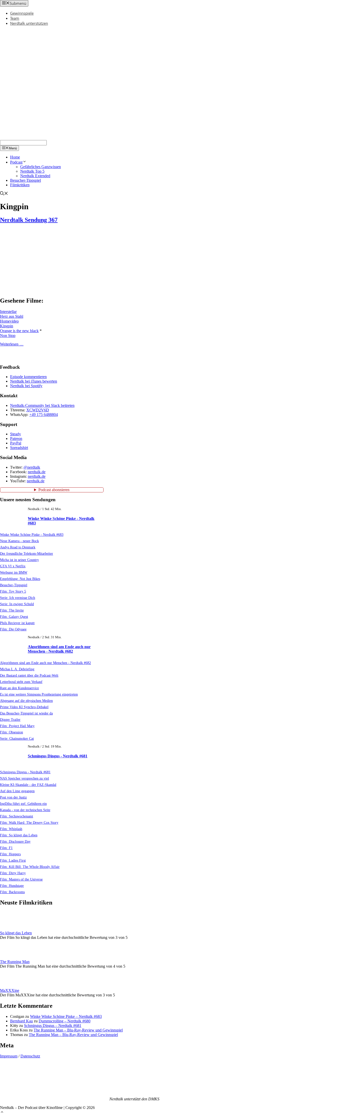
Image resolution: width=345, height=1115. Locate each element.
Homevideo (9, 321)
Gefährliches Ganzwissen (40, 167)
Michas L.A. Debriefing (17, 669)
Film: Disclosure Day (15, 841)
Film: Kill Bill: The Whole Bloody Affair (30, 867)
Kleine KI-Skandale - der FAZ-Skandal (28, 785)
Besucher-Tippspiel (25, 180)
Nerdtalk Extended (35, 176)
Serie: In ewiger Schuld (17, 604)
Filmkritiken (20, 185)
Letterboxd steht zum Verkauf (21, 682)
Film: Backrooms (12, 892)
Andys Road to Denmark (17, 547)
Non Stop (7, 335)
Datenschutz (30, 1056)
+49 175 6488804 (43, 414)
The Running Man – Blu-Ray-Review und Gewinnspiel (78, 1030)
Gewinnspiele (22, 13)
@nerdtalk (31, 467)
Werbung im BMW (13, 572)
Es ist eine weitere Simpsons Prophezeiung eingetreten (39, 694)
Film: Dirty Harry (13, 873)
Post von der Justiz (13, 797)
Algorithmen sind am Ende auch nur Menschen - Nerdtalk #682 (59, 649)
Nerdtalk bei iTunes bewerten (33, 381)
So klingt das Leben (16, 933)
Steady (15, 434)
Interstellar (8, 311)
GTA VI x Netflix (13, 566)
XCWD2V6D (37, 410)
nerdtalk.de (36, 472)
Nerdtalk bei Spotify (26, 386)
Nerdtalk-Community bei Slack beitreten (42, 405)
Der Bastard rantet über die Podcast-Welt (29, 675)
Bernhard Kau (21, 1021)
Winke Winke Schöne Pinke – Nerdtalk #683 (66, 1016)
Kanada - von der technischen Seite (25, 810)
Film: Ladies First (13, 860)
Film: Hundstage (12, 886)
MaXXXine (9, 990)
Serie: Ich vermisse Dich (17, 598)
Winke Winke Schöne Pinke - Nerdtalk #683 (31, 535)
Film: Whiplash (11, 829)
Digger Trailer (10, 720)
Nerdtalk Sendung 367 (29, 220)
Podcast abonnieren (53, 490)
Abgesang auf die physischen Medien (26, 701)
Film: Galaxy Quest (14, 617)
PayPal (15, 443)
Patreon (16, 438)
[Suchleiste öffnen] (4, 194)
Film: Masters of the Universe (21, 879)
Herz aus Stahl (11, 316)
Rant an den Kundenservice (19, 688)
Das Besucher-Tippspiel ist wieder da (26, 713)
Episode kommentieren (28, 377)
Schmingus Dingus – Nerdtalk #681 (52, 1025)
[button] (2, 1112)
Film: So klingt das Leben (18, 835)
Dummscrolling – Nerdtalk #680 (64, 1021)
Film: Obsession (11, 732)
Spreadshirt (19, 447)
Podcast (16, 162)
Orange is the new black (19, 331)
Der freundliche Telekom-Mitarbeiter (26, 553)
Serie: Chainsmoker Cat (17, 738)
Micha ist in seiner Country (19, 560)
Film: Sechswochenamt (16, 816)
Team (14, 18)
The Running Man (15, 962)
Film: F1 (6, 848)
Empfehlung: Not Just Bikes (20, 579)
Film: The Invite (12, 610)
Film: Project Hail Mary (17, 726)
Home (15, 157)
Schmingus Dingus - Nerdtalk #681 (57, 756)
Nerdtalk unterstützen (29, 23)
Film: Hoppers (10, 854)
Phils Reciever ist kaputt (17, 623)
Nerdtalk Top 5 (32, 171)
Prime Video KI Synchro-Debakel (24, 707)
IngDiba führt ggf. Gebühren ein (23, 804)
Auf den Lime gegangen (17, 791)
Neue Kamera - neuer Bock (19, 541)
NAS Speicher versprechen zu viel (24, 778)
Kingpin (6, 326)
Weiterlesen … (11, 344)
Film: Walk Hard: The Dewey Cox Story (29, 822)
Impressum (8, 1056)
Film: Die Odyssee (13, 629)
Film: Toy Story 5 (13, 591)
